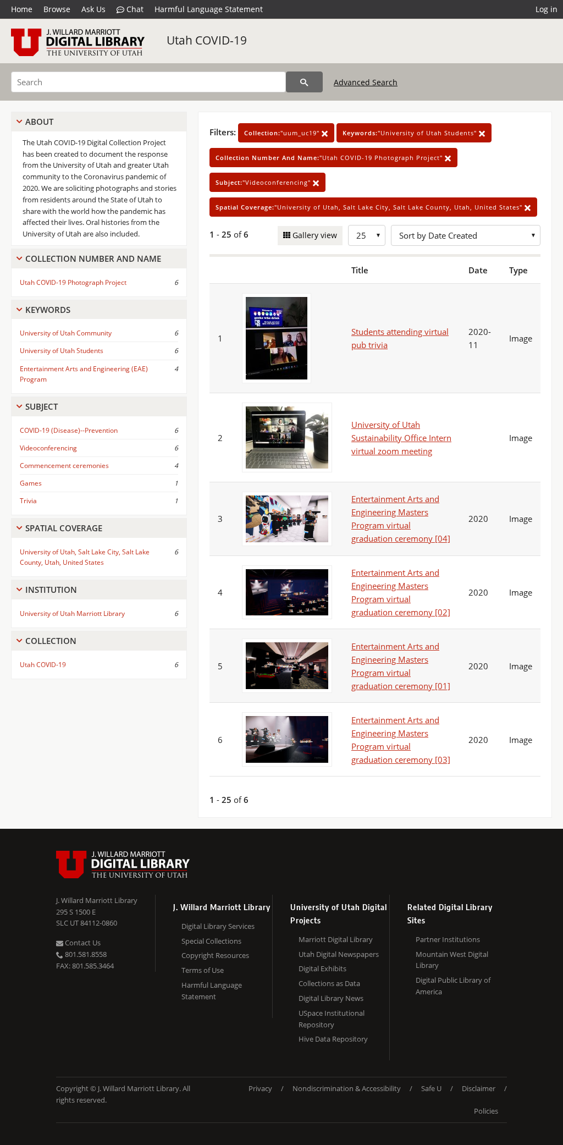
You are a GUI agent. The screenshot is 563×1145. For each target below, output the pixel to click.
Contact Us (82, 943)
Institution (51, 589)
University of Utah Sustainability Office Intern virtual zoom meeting (401, 437)
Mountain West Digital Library (452, 960)
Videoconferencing (48, 448)
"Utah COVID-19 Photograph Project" (330, 157)
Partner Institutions (448, 939)
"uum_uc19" (283, 133)
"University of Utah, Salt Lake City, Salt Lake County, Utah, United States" (370, 207)
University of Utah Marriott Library (72, 613)
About (39, 121)
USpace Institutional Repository (332, 1019)
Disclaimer (478, 1088)
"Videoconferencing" (264, 182)
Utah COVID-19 (207, 40)
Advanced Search (366, 82)
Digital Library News (331, 998)
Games (31, 483)
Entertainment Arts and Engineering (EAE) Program (84, 374)
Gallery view (313, 235)
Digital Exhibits (322, 968)
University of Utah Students (61, 350)
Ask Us (93, 9)
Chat (133, 9)
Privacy (260, 1088)
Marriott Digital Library (336, 939)
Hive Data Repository (333, 1039)
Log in (547, 9)
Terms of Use (202, 970)
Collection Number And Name (93, 258)
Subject (41, 406)
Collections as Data (329, 983)
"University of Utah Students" (411, 133)
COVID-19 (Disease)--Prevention (69, 430)
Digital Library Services (218, 926)
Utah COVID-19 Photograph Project (73, 282)
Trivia (28, 500)
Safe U (431, 1088)
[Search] (304, 81)
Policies (486, 1111)
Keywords (47, 309)
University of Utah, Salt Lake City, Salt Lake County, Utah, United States (85, 557)
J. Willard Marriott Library (96, 900)
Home (21, 9)
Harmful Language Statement (208, 9)
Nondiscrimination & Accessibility (346, 1088)
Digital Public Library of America (453, 986)
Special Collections (211, 941)
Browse (56, 9)
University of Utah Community (66, 333)
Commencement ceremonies (64, 465)
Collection (50, 640)
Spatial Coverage (63, 527)
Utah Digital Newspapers (339, 954)
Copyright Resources (215, 955)
